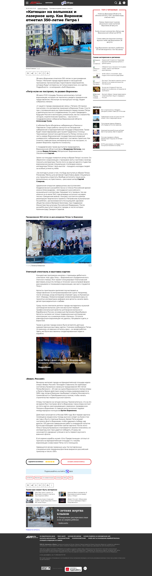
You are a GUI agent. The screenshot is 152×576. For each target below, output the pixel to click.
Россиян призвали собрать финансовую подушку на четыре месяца (111, 139)
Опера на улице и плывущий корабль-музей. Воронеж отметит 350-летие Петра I (46, 500)
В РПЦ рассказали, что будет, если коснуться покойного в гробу (112, 144)
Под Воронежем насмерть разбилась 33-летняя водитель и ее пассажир (109, 48)
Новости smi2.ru (33, 530)
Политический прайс (79, 538)
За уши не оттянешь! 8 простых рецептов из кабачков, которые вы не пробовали (114, 89)
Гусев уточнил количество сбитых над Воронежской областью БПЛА (109, 32)
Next (87, 238)
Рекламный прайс (64, 538)
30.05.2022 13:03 (31, 8)
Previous (30, 238)
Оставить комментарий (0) (76, 461)
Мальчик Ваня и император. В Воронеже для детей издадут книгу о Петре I (77, 494)
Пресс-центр (61, 536)
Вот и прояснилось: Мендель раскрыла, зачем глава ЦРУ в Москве (113, 110)
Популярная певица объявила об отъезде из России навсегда (111, 124)
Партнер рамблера (57, 568)
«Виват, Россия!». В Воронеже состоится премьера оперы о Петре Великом (77, 500)
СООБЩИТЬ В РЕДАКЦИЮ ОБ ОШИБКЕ (51, 540)
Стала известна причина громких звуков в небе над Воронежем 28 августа (109, 40)
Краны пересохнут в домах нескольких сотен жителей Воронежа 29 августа (109, 24)
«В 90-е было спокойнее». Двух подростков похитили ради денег (113, 74)
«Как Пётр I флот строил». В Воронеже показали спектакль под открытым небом (62, 361)
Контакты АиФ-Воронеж (48, 538)
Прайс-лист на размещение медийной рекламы (104, 538)
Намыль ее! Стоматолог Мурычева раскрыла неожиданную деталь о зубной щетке (113, 61)
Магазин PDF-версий (74, 536)
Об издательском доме (47, 536)
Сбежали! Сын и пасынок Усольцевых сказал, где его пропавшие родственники (114, 68)
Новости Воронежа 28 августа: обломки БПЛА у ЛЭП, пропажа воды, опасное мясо (109, 15)
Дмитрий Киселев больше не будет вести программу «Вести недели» (112, 131)
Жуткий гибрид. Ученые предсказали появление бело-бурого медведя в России (114, 95)
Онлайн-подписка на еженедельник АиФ (96, 536)
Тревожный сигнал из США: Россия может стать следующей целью (112, 117)
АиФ (38, 68)
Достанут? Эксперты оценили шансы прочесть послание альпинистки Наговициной (114, 82)
